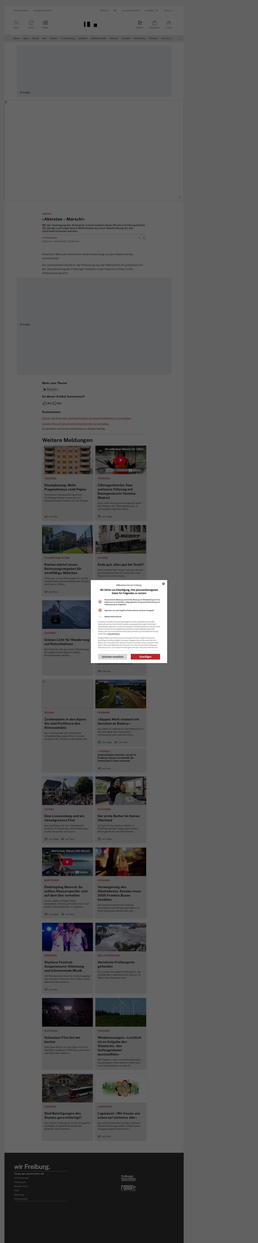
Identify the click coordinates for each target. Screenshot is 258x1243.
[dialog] (129, 621)
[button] (129, 617)
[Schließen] (163, 584)
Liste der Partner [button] (113, 634)
